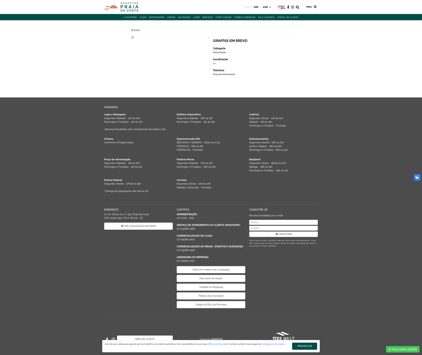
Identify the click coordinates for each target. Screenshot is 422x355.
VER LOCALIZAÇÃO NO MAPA (139, 226)
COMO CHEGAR (223, 17)
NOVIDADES (184, 17)
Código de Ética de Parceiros (211, 304)
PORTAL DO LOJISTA (287, 17)
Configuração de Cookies (273, 344)
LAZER (196, 17)
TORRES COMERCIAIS (245, 17)
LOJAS (142, 17)
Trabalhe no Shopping (211, 287)
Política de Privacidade (218, 344)
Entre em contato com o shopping (211, 269)
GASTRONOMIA (157, 17)
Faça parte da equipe (211, 278)
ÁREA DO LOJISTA (145, 339)
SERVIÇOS (207, 17)
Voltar (136, 30)
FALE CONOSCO (266, 17)
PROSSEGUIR (304, 346)
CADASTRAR (285, 234)
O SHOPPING (130, 17)
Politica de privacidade (211, 295)
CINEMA (171, 17)
